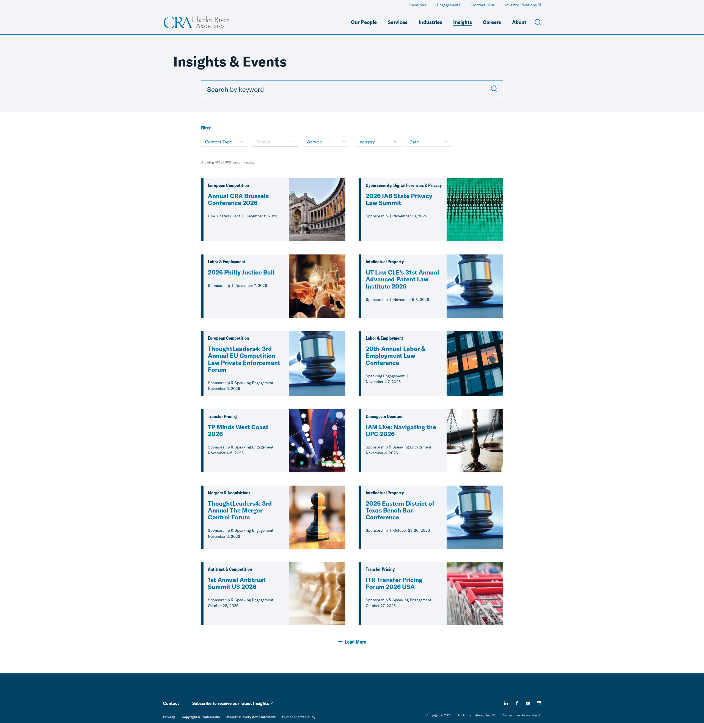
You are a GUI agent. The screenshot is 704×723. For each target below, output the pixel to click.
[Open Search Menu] (538, 22)
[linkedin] (506, 703)
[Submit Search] (494, 89)
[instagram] (539, 703)
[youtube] (528, 703)
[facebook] (517, 703)
